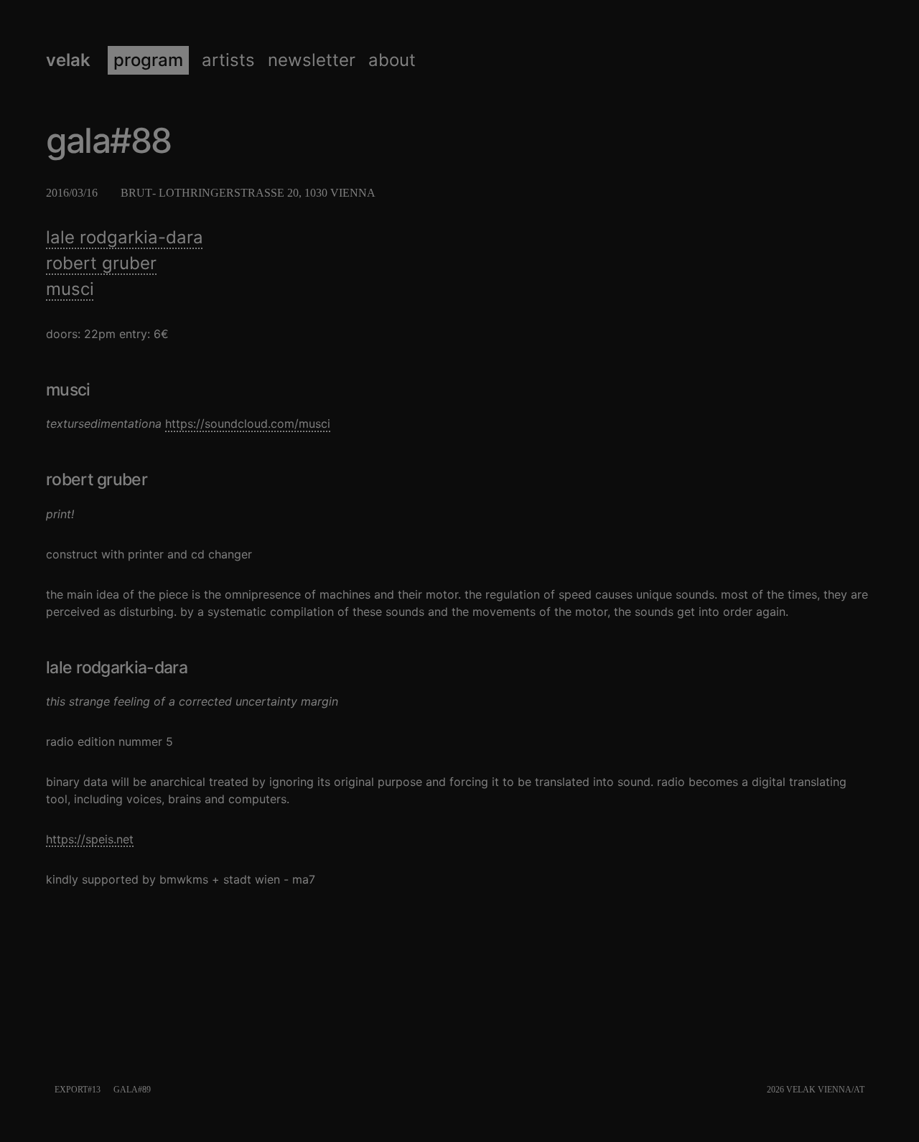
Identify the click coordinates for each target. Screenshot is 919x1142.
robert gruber (101, 263)
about (392, 60)
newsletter (311, 60)
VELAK (68, 60)
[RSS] (870, 1090)
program (148, 60)
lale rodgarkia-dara (124, 237)
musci (70, 289)
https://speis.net (90, 839)
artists (228, 60)
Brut (136, 193)
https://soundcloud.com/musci (247, 423)
